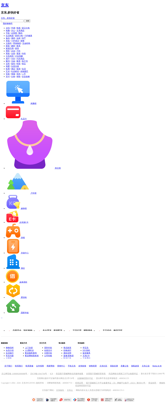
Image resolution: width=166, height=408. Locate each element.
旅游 (18, 69)
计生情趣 (19, 56)
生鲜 (18, 38)
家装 (8, 46)
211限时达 (29, 350)
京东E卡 (86, 356)
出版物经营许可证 (85, 378)
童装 (18, 53)
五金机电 (26, 43)
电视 (18, 28)
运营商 (14, 33)
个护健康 (28, 36)
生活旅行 (10, 353)
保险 (18, 76)
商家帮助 (50, 366)
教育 (18, 61)
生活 (24, 69)
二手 (24, 74)
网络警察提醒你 (51, 400)
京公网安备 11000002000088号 (14, 374)
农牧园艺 (24, 71)
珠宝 (24, 64)
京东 (5, 5)
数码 (20, 33)
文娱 (13, 61)
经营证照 (79, 383)
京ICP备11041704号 (38, 374)
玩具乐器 (15, 66)
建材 (13, 46)
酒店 (13, 69)
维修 (13, 74)
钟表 (18, 64)
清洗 (18, 74)
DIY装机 (86, 350)
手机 (8, 33)
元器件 (9, 43)
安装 (8, 74)
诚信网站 (65, 400)
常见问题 (10, 356)
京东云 (70, 390)
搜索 (27, 21)
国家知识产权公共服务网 (129, 400)
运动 (13, 51)
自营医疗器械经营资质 (96, 374)
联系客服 (29, 366)
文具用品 (20, 31)
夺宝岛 (85, 348)
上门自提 (29, 348)
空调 (13, 28)
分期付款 (48, 353)
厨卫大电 (26, 28)
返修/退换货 (68, 356)
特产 (24, 38)
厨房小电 (19, 36)
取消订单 (67, 358)
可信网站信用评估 (38, 400)
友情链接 (82, 366)
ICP (51, 374)
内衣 (24, 53)
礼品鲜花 (15, 71)
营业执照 (152, 383)
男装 (8, 53)
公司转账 (48, 356)
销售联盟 (93, 366)
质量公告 (124, 366)
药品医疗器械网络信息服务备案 (70, 374)
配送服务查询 (31, 353)
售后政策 (67, 348)
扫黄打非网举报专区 (106, 400)
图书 (8, 61)
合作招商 (40, 366)
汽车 (13, 59)
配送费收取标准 (32, 356)
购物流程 (10, 348)
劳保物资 (17, 43)
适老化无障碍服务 (118, 400)
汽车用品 (20, 59)
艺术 (8, 71)
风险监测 (114, 366)
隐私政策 (135, 366)
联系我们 (19, 366)
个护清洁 (15, 41)
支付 (8, 76)
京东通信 (86, 358)
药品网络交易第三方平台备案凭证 (123, 374)
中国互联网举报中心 (79, 400)
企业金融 (26, 76)
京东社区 (103, 366)
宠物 (22, 41)
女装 (13, 53)
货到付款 (48, 348)
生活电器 (10, 36)
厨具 (17, 48)
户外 (18, 51)
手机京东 (72, 366)
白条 (13, 76)
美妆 (8, 41)
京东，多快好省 (8, 18)
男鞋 (8, 51)
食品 (8, 38)
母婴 (8, 66)
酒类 (13, 38)
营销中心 (61, 366)
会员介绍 (10, 350)
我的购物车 (8, 23)
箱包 (13, 64)
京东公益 (146, 366)
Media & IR (157, 366)
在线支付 (48, 350)
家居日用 (10, 48)
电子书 (25, 61)
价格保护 (67, 350)
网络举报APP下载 (93, 400)
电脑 (8, 31)
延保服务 (86, 353)
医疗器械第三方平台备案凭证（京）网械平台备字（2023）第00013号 (116, 383)
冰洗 (8, 28)
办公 (13, 31)
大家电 (9, 358)
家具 (18, 46)
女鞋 (8, 64)
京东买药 (10, 56)
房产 (8, 59)
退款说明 (67, 353)
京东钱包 (60, 390)
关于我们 (8, 366)
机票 (8, 69)
